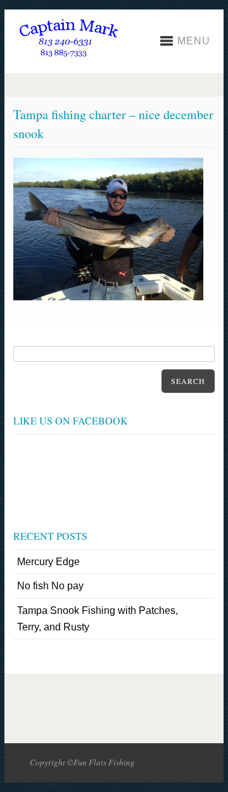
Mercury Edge (48, 561)
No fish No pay (50, 585)
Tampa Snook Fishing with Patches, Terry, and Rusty (97, 618)
